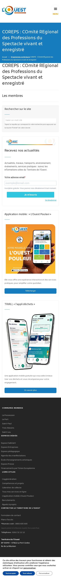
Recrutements (8, 500)
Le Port (5, 419)
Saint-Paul (6, 424)
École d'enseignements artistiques (16, 460)
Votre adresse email (15, 177)
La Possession (8, 415)
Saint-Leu (6, 432)
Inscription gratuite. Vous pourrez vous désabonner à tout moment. (30, 188)
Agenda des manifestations (13, 456)
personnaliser (29, 568)
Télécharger (30, 291)
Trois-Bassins (8, 428)
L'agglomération (9, 479)
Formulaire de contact (11, 515)
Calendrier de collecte (11, 488)
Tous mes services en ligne (14, 492)
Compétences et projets (13, 483)
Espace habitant (8, 443)
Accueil (4, 57)
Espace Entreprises (9, 447)
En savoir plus (30, 390)
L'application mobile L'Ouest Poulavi (18, 496)
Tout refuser (27, 573)
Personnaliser (44, 573)
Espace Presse (7, 464)
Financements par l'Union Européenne (18, 468)
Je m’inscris (30, 194)
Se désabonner (50, 200)
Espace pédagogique (10, 451)
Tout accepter (11, 573)
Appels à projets (9, 504)
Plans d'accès (7, 520)
